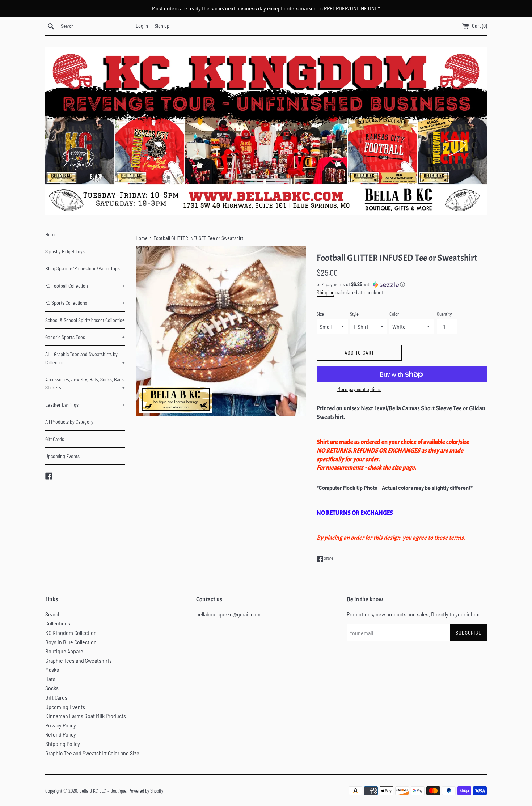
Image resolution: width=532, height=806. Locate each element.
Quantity (444, 314)
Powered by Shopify (145, 791)
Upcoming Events (62, 456)
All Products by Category (69, 422)
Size (320, 314)
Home (51, 234)
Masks (52, 669)
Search (53, 614)
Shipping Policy (62, 743)
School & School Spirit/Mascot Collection (85, 320)
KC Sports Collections (85, 303)
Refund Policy (60, 734)
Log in (142, 26)
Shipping (325, 292)
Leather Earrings (85, 405)
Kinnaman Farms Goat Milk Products (85, 715)
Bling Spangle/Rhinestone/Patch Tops (82, 268)
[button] (402, 284)
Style (354, 314)
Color (394, 314)
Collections (57, 623)
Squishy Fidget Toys (65, 251)
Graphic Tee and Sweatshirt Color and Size (92, 753)
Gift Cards (54, 439)
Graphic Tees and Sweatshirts (78, 660)
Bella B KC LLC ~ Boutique (102, 791)
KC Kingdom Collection (71, 632)
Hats (50, 678)
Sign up (162, 26)
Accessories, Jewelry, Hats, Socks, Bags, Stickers (85, 383)
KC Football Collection (85, 286)
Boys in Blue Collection (71, 642)
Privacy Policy (60, 725)
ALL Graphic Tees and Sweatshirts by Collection (85, 358)
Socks (52, 687)
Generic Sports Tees (85, 337)
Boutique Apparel (64, 651)
